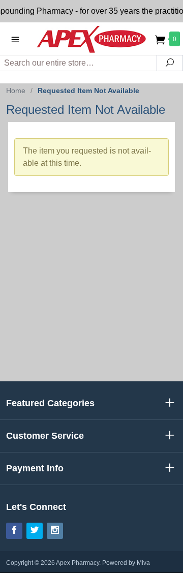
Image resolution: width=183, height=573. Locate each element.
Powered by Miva (126, 562)
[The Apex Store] (91, 38)
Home (15, 90)
